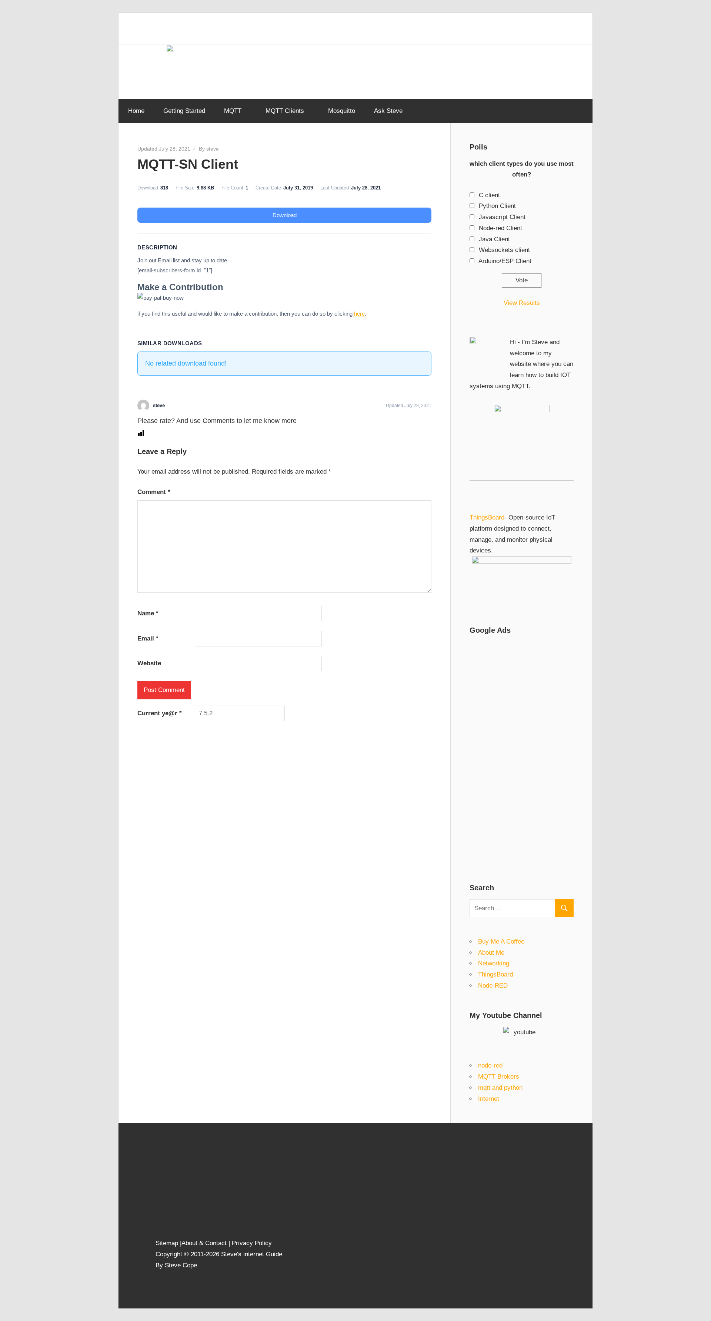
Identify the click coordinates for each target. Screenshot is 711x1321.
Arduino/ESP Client (504, 261)
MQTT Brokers (498, 1076)
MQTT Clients (285, 110)
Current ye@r (159, 713)
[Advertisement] (522, 753)
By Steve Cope (176, 1265)
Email (147, 638)
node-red (490, 1065)
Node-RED (493, 985)
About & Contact (204, 1243)
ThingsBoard (487, 517)
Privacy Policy (252, 1243)
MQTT (232, 110)
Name (147, 613)
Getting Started (184, 110)
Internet (488, 1098)
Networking (493, 963)
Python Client (497, 205)
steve (212, 149)
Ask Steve (388, 110)
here (359, 313)
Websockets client (504, 249)
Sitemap (168, 1243)
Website (149, 663)
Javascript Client (502, 217)
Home (136, 110)
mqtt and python (500, 1087)
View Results (522, 302)
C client (489, 195)
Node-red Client (500, 228)
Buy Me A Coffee (501, 941)
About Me (491, 952)
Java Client (494, 239)
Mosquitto (341, 110)
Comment (153, 491)
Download (285, 215)
